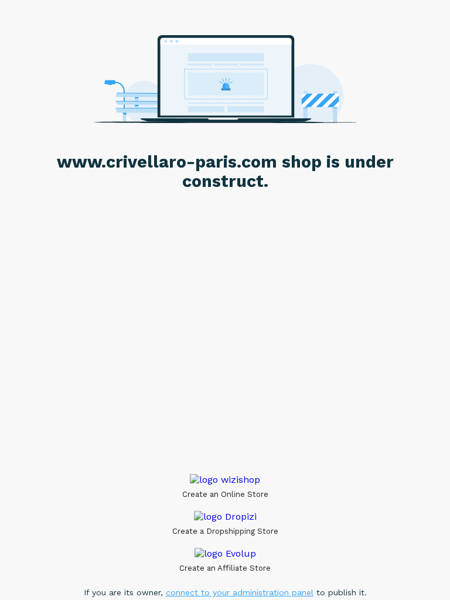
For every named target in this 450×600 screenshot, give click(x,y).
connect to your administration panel (239, 592)
